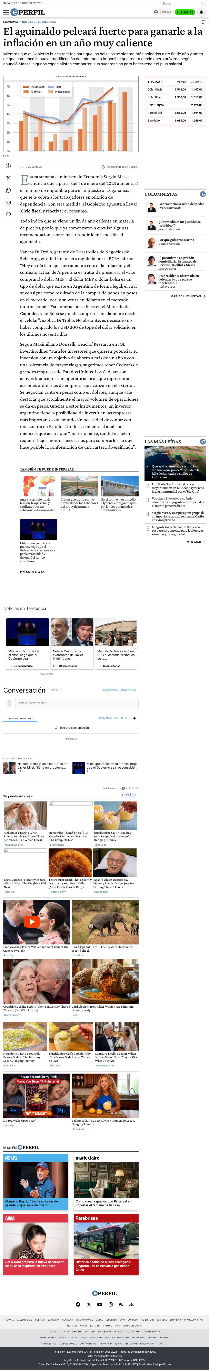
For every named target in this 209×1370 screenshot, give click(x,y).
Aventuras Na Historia (95, 1337)
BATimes (136, 1331)
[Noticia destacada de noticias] (35, 1159)
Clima (99, 1320)
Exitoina (95, 1325)
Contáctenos (88, 1343)
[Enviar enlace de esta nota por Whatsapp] (8, 190)
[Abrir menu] (6, 12)
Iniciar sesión (110, 690)
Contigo (74, 1337)
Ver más (194, 541)
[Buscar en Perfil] (202, 3)
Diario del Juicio (132, 1325)
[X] (89, 1304)
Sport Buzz (139, 1337)
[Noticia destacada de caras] (35, 1219)
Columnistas (161, 194)
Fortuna (90, 1331)
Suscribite (185, 12)
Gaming (107, 1325)
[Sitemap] (131, 1305)
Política (40, 1320)
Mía (127, 1331)
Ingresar (165, 12)
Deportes (111, 1320)
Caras (83, 1325)
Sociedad (67, 1320)
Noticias (72, 1325)
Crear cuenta (128, 690)
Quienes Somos (68, 1343)
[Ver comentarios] (203, 23)
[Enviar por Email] (8, 202)
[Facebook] (78, 1304)
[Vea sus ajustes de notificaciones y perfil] (201, 12)
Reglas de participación (139, 1343)
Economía (53, 1320)
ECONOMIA (10, 22)
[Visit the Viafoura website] (130, 788)
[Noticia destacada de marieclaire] (106, 1159)
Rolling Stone (120, 1337)
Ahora (10, 1320)
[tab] (20, 718)
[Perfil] (28, 1148)
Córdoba (133, 1320)
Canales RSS (48, 1343)
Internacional (84, 1320)
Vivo (117, 1325)
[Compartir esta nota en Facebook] (8, 166)
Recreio (152, 1337)
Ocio (122, 1320)
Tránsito (162, 1343)
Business (162, 1320)
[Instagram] (111, 1304)
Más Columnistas (186, 296)
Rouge (118, 1331)
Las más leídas (163, 441)
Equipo (118, 1343)
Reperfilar (147, 1320)
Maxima (164, 1337)
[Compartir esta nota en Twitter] (8, 178)
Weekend (77, 1331)
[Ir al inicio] (27, 12)
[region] (71, 739)
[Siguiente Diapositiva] (135, 645)
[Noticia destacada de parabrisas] (106, 1219)
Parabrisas (104, 1331)
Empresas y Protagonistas (186, 1320)
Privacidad (105, 1343)
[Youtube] (99, 1305)
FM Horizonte (152, 1331)
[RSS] (121, 1305)
